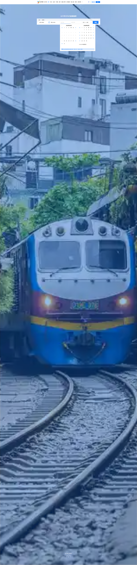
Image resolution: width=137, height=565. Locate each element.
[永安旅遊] (40, 2)
